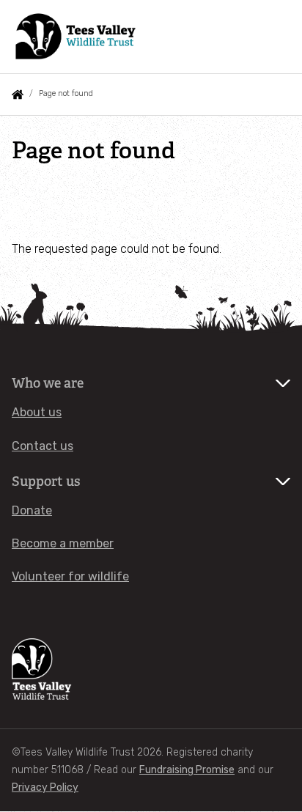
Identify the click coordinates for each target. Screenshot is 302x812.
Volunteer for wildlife (70, 576)
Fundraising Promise (187, 770)
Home (17, 94)
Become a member (63, 543)
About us (37, 412)
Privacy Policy (45, 787)
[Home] (76, 36)
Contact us (42, 446)
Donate (32, 510)
